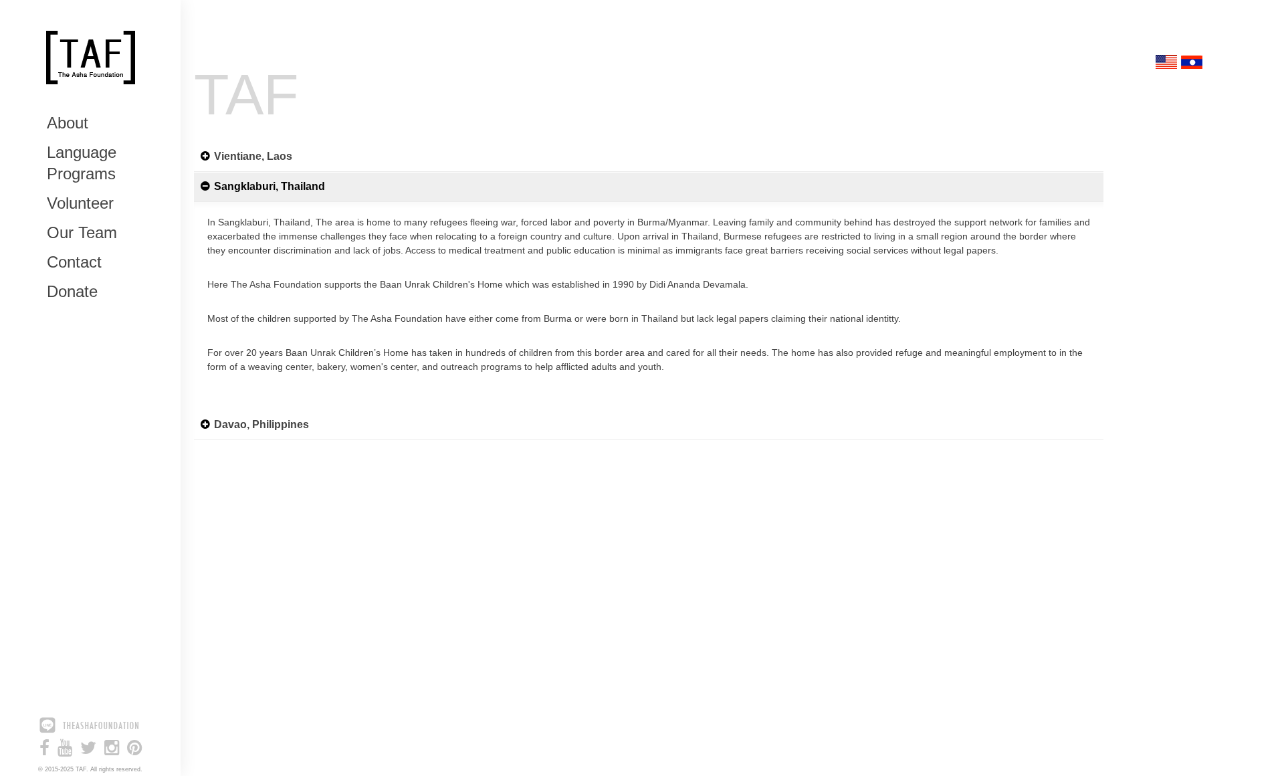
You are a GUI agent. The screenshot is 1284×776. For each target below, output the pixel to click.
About (67, 123)
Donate (72, 291)
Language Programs (81, 163)
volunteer (80, 203)
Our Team (82, 232)
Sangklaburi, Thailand (269, 186)
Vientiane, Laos (253, 156)
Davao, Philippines (261, 424)
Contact (74, 262)
